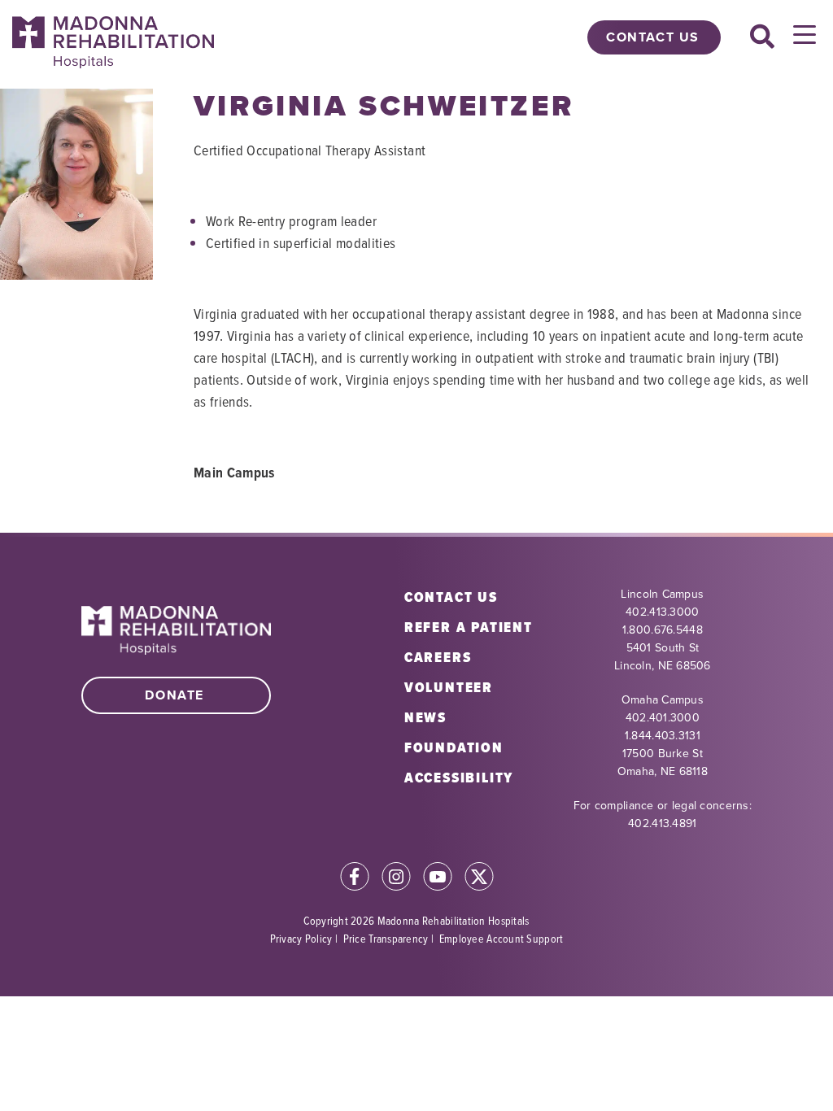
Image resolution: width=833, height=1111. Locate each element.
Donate (174, 695)
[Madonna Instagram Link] (396, 878)
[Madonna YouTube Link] (437, 878)
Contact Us (451, 597)
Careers (438, 657)
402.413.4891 (662, 823)
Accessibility (458, 777)
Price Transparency (386, 938)
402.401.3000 (663, 717)
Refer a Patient (468, 627)
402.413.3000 (662, 612)
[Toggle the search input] (762, 37)
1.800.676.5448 (662, 629)
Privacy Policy (301, 938)
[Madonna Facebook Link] (354, 878)
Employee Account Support (501, 938)
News (425, 717)
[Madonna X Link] (479, 878)
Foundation (454, 747)
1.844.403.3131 (662, 735)
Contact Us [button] (653, 37)
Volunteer (448, 687)
